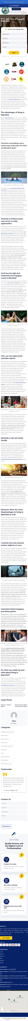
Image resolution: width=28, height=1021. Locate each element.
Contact (2, 960)
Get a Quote (6, 938)
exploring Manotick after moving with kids (11, 459)
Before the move (5, 739)
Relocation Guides (5, 756)
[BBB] (6, 71)
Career (1, 962)
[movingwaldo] (21, 71)
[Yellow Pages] (21, 79)
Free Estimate (16, 9)
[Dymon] (7, 64)
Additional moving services (7, 732)
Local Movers (4, 742)
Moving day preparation (7, 746)
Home (1, 951)
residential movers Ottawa (7, 685)
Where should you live (6, 763)
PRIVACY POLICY (19, 1019)
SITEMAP (12, 1019)
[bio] (6, 79)
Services (2, 954)
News (2, 753)
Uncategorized (4, 760)
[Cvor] (13, 79)
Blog (1, 958)
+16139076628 (15, 5)
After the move (4, 735)
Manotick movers (9, 118)
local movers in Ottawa (13, 282)
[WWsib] (22, 64)
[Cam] (14, 71)
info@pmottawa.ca (8, 982)
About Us (2, 956)
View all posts (14, 723)
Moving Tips (4, 749)
